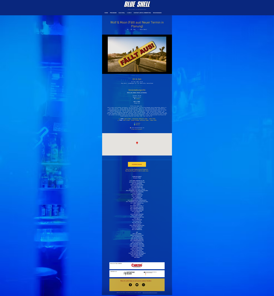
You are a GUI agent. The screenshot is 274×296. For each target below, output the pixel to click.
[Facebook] (130, 284)
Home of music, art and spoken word (137, 9)
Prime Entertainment (137, 129)
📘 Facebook (137, 123)
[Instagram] (143, 284)
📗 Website (137, 124)
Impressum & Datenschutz (150, 292)
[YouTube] (136, 284)
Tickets (138, 98)
